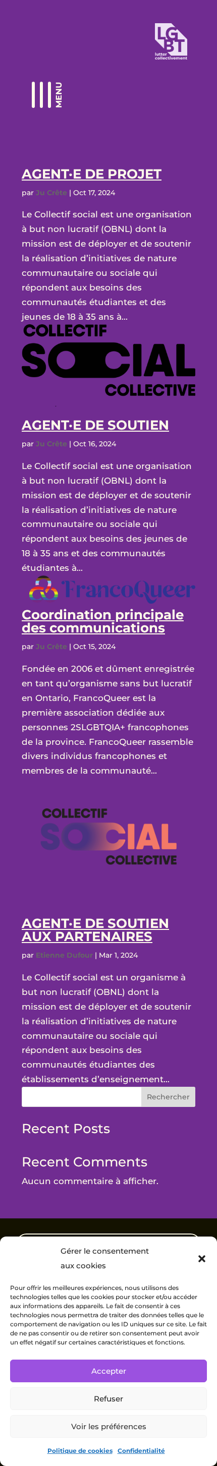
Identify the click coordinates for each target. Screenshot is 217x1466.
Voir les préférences (108, 1426)
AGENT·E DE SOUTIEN (95, 425)
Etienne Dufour (64, 955)
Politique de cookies (80, 1450)
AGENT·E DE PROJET (91, 174)
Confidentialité (141, 1450)
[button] (202, 1259)
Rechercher (168, 1096)
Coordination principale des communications (103, 621)
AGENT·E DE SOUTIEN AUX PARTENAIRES (95, 930)
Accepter (108, 1371)
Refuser (108, 1398)
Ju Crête (51, 192)
